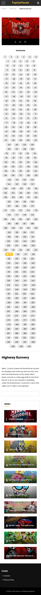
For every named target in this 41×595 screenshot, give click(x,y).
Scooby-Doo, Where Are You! (22, 464)
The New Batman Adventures (22, 555)
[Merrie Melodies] (20, 416)
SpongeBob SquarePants (20, 480)
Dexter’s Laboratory (18, 495)
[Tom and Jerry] (20, 447)
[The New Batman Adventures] (20, 553)
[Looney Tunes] (20, 431)
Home (4, 9)
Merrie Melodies (16, 419)
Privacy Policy (8, 580)
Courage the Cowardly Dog (21, 510)
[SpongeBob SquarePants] (20, 477)
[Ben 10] (20, 538)
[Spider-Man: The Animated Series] (20, 522)
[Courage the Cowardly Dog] (20, 507)
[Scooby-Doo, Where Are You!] (20, 462)
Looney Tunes (15, 434)
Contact (6, 576)
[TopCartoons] (20, 3)
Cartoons (12, 9)
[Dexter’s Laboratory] (20, 492)
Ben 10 (11, 540)
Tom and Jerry (15, 449)
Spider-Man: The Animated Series (24, 525)
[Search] (38, 3)
